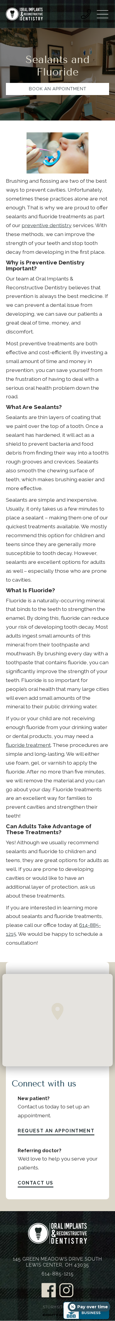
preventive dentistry (47, 225)
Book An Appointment (57, 89)
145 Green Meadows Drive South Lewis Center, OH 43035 (57, 1262)
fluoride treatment (28, 745)
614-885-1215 (58, 1274)
